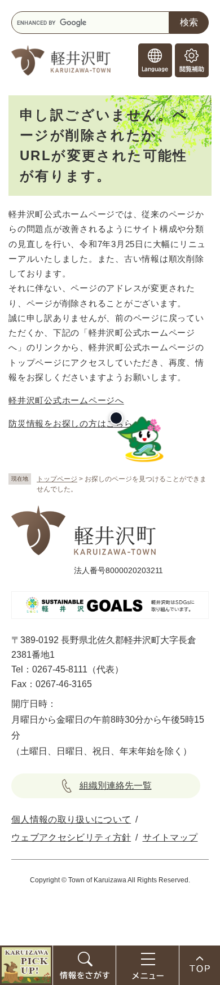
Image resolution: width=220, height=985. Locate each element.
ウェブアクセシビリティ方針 (71, 837)
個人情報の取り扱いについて (71, 819)
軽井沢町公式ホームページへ (66, 400)
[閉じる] (116, 418)
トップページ (57, 479)
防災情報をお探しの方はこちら (70, 423)
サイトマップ (170, 837)
